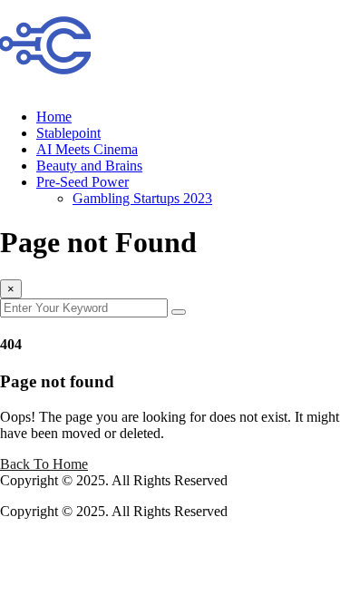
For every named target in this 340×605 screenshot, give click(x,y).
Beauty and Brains (89, 165)
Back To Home (44, 464)
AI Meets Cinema (87, 149)
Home (54, 116)
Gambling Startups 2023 (142, 198)
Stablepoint (68, 133)
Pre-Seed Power (82, 182)
